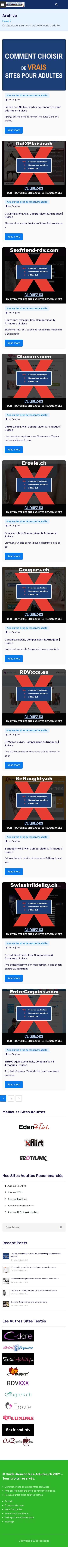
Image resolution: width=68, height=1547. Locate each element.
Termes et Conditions (16, 1513)
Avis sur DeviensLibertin (21, 1205)
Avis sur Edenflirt (16, 1186)
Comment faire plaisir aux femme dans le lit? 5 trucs (35, 1279)
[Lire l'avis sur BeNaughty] (18, 1371)
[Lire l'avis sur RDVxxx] (18, 1383)
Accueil (8, 1501)
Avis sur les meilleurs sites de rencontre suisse (30, 1490)
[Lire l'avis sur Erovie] (18, 1405)
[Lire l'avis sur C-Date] (18, 1335)
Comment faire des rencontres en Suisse (27, 1486)
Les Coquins (14, 99)
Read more (13, 130)
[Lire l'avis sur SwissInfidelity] (18, 1359)
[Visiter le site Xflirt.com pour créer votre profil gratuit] (34, 1142)
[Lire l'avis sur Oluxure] (18, 1417)
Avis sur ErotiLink (17, 1199)
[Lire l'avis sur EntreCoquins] (18, 1347)
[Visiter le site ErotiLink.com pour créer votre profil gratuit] (34, 1158)
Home (5, 21)
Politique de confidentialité (19, 1517)
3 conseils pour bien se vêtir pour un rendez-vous (33, 1267)
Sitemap (9, 1521)
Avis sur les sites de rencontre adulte (27, 95)
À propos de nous (14, 1505)
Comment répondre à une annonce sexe (29, 1302)
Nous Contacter (13, 1509)
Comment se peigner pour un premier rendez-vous (34, 1290)
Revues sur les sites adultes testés (24, 1494)
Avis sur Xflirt (15, 1192)
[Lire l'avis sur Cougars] (18, 1394)
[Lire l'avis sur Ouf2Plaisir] (18, 1441)
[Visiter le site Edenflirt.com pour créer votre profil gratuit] (34, 1126)
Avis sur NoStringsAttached (23, 1212)
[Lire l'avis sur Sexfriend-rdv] (18, 1429)
